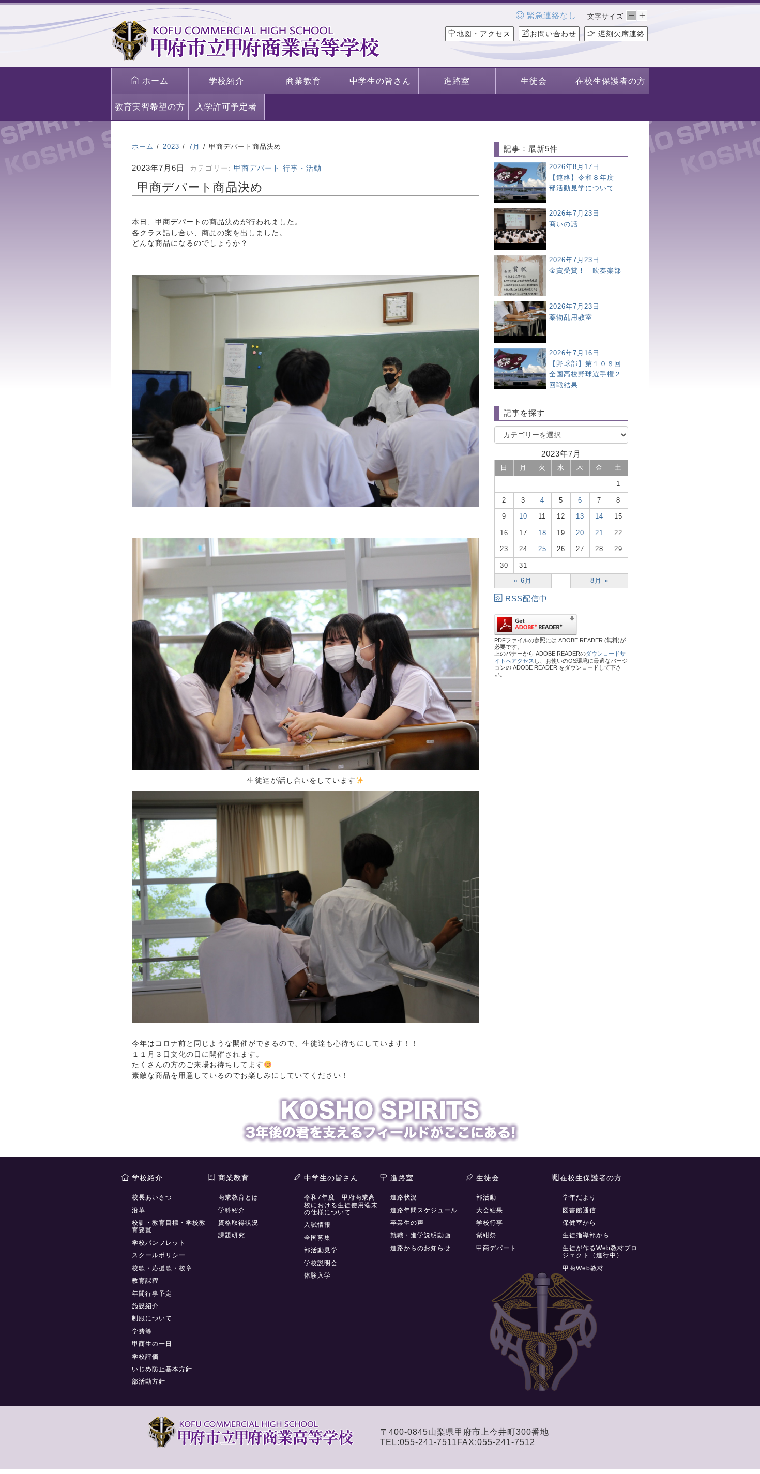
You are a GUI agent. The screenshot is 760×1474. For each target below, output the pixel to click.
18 (542, 533)
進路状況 (403, 1197)
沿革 (138, 1210)
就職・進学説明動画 (420, 1235)
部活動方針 (148, 1381)
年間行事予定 (152, 1293)
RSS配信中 (526, 598)
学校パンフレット (159, 1243)
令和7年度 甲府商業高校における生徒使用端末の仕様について (341, 1205)
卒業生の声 (407, 1222)
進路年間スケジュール (424, 1210)
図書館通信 (579, 1210)
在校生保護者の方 (610, 81)
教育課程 (145, 1280)
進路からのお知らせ (420, 1248)
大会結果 (489, 1210)
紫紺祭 (486, 1235)
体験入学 (317, 1275)
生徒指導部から (586, 1235)
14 (599, 516)
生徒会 (534, 81)
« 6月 (523, 580)
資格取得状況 (238, 1222)
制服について (152, 1318)
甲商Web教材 (583, 1268)
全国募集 (317, 1237)
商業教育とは (238, 1197)
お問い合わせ (553, 33)
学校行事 (489, 1222)
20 (580, 533)
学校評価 (145, 1356)
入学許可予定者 (226, 106)
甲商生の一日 (152, 1343)
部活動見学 (321, 1250)
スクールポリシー (159, 1255)
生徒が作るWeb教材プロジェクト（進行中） (600, 1251)
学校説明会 (321, 1263)
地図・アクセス (484, 33)
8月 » (599, 580)
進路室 (457, 81)
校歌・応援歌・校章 (162, 1268)
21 (599, 533)
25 (542, 549)
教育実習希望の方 (150, 106)
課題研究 (231, 1235)
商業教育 (303, 81)
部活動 (486, 1197)
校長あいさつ (152, 1197)
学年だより (579, 1197)
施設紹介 (145, 1306)
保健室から (579, 1222)
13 (580, 516)
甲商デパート (257, 168)
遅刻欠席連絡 (620, 33)
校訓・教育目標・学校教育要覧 (169, 1226)
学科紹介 (231, 1210)
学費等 (142, 1331)
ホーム (154, 81)
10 (523, 516)
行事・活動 (302, 168)
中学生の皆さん (380, 81)
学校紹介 (226, 81)
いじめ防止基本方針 (162, 1369)
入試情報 (317, 1224)
